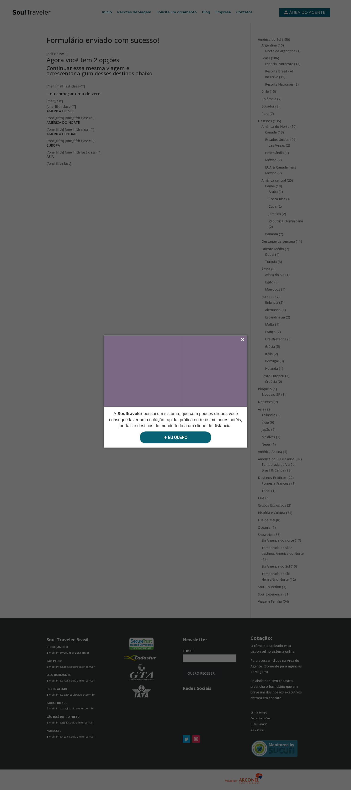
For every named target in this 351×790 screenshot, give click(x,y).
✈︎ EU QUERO (175, 437)
